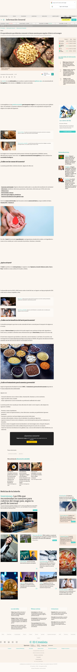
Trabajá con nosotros (65, 648)
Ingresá (74, 19)
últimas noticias (3, 16)
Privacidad (39, 657)
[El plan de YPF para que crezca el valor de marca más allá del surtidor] (9, 548)
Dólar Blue (9, 634)
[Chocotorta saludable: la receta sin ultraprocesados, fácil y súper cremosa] (36, 466)
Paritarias (66, 634)
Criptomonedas (17, 634)
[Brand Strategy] (38, 646)
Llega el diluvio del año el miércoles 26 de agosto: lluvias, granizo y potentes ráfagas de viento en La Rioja (69, 64)
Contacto (9, 648)
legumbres (21, 453)
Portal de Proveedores (52, 648)
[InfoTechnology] (50, 646)
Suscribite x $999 (66, 19)
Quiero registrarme (32, 441)
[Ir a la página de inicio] (4, 20)
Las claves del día (65, 120)
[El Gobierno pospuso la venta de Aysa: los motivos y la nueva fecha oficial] (67, 506)
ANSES (38, 638)
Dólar (14, 16)
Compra (74, 39)
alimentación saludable (21, 28)
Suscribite (31, 648)
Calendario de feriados (51, 634)
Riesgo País (44, 16)
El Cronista (2, 28)
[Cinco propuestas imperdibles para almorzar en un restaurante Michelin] (67, 562)
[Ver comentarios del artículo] (14, 77)
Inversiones (73, 634)
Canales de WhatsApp (20, 648)
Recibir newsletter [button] (68, 131)
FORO (65, 16)
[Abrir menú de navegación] (1, 20)
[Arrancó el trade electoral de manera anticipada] (28, 555)
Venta (71, 39)
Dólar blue (23, 16)
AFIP (60, 634)
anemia (4, 81)
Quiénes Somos (40, 648)
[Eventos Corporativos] (33, 646)
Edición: (72, 16)
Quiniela (42, 634)
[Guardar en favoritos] (52, 74)
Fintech (30, 634)
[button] (74, 569)
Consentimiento (39, 659)
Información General (10, 28)
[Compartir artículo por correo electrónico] (12, 77)
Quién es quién (55, 16)
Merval (36, 634)
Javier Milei (34, 16)
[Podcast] (44, 645)
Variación (66, 39)
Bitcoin (24, 634)
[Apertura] (26, 645)
